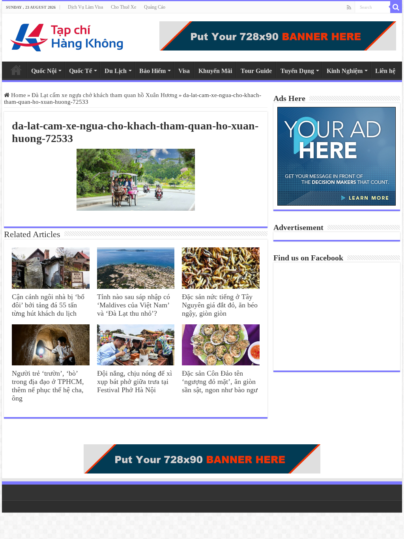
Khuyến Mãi (215, 70)
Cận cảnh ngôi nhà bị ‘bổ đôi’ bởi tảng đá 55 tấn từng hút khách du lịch (48, 305)
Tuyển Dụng (297, 70)
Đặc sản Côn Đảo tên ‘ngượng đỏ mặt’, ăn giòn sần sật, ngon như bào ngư (220, 381)
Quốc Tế (80, 70)
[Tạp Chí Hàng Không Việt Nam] (67, 37)
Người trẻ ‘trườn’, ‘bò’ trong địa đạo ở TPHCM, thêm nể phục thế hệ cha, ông (48, 385)
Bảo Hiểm (152, 70)
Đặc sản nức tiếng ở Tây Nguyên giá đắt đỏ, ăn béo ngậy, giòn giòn (220, 305)
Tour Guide (256, 70)
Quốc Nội (43, 70)
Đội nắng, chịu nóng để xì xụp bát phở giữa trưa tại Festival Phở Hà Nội (134, 381)
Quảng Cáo (154, 7)
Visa (184, 70)
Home (16, 70)
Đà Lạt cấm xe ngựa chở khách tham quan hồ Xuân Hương (105, 95)
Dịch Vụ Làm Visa (85, 7)
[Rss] (349, 7)
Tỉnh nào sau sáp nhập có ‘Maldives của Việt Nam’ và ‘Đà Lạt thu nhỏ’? (133, 305)
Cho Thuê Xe (123, 7)
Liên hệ (385, 70)
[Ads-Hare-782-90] (277, 36)
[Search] (396, 7)
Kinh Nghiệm (345, 70)
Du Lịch (116, 70)
